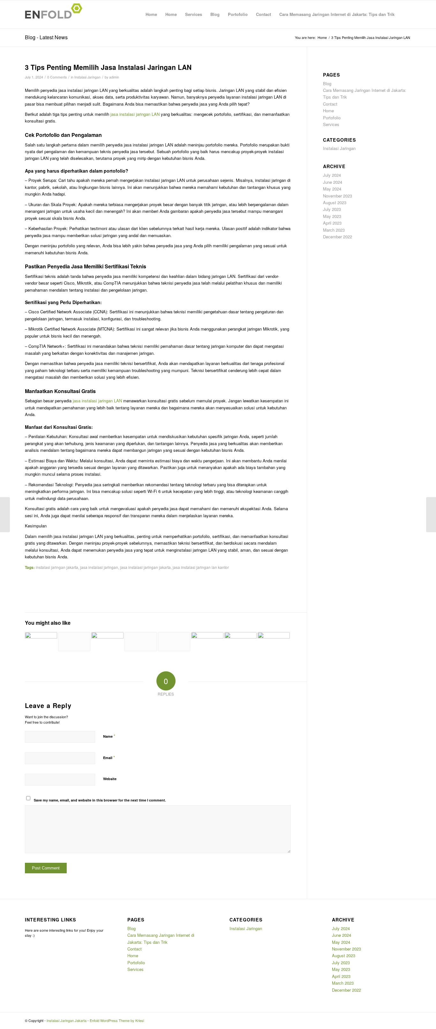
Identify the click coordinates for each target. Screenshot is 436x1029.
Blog (215, 14)
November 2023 (337, 196)
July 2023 (332, 209)
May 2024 (332, 189)
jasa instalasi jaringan (99, 567)
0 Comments (57, 77)
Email (109, 757)
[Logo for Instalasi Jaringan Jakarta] (55, 14)
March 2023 (334, 230)
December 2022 (337, 237)
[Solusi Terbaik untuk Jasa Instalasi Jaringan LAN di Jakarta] (5, 514)
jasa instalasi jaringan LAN (134, 114)
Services (193, 14)
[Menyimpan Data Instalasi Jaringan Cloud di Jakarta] (240, 637)
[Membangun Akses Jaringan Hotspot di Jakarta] (274, 637)
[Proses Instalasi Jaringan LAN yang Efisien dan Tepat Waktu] (174, 641)
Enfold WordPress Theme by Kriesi (117, 1020)
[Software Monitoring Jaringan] (41, 637)
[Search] (405, 14)
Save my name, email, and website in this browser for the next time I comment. (100, 800)
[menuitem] (405, 14)
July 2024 (332, 175)
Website (110, 778)
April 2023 (332, 223)
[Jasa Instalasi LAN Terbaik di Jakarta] (207, 637)
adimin (114, 77)
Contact (263, 14)
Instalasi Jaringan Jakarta (66, 1020)
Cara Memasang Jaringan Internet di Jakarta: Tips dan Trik (337, 14)
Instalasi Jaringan (87, 77)
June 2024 (332, 182)
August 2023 (334, 202)
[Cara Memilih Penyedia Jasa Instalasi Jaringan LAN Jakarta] (74, 641)
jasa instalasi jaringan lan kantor (201, 567)
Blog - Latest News (46, 37)
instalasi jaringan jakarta (57, 567)
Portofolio (238, 14)
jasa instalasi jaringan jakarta (145, 567)
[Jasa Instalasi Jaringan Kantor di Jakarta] (107, 637)
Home (151, 14)
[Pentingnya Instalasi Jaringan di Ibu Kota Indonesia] (140, 641)
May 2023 (332, 216)
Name (109, 736)
